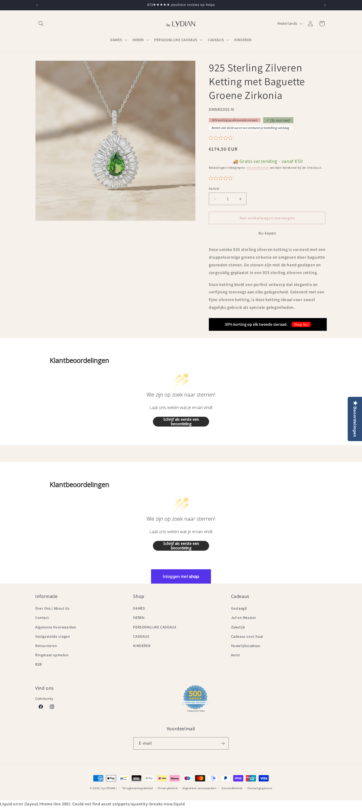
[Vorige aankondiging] (37, 5)
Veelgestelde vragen (52, 636)
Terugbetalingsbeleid (137, 788)
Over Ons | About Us (52, 608)
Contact (42, 617)
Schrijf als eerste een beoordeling (181, 422)
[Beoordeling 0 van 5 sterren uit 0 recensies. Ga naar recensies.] (222, 137)
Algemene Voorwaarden (55, 627)
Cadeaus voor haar (247, 636)
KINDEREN (142, 645)
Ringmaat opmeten (52, 655)
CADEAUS (141, 636)
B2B (38, 664)
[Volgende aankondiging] (325, 5)
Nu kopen (267, 233)
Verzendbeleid (232, 788)
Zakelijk (238, 627)
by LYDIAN (108, 788)
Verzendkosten (258, 168)
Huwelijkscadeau (246, 645)
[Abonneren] (222, 743)
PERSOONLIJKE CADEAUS (154, 627)
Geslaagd (239, 608)
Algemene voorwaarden (199, 788)
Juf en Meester (243, 617)
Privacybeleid (167, 788)
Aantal (214, 188)
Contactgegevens (260, 788)
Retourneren (46, 645)
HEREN (138, 617)
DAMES (139, 608)
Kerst (235, 655)
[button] (41, 23)
